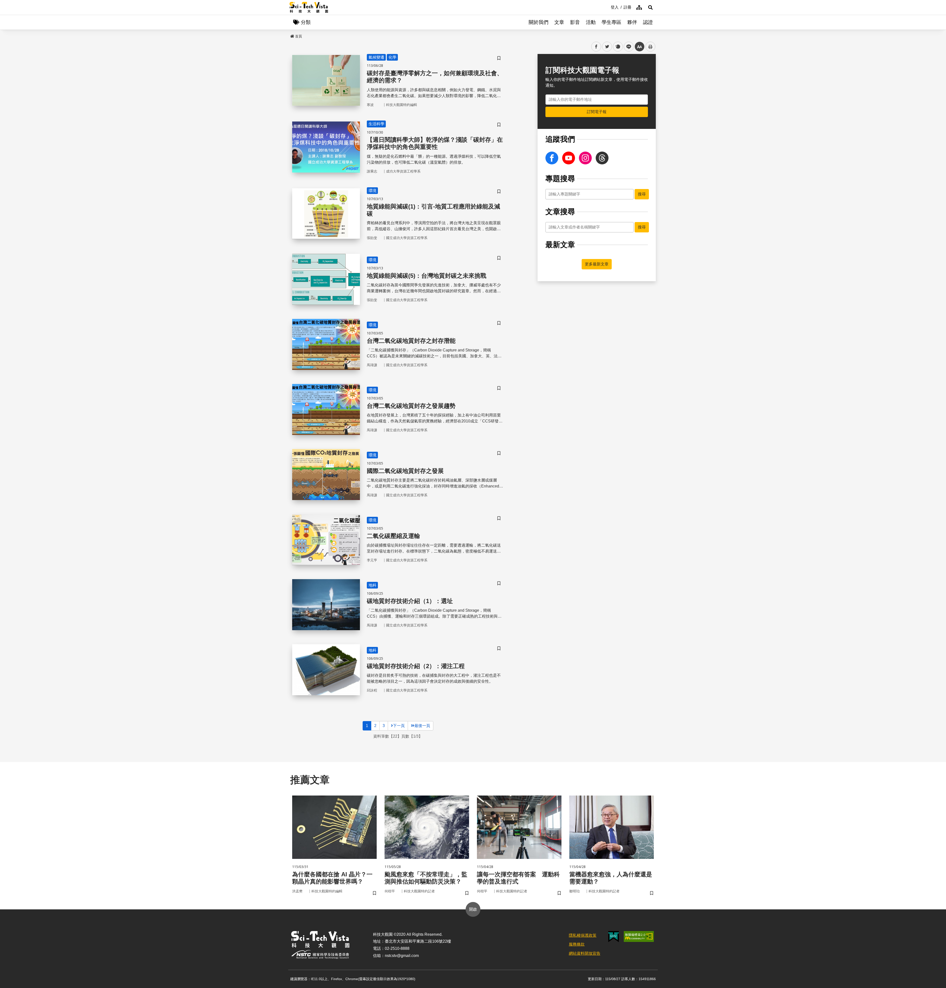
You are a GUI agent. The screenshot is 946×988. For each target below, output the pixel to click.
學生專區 (611, 22)
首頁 (298, 36)
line (627, 47)
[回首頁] (308, 7)
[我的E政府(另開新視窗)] (613, 936)
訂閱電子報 (597, 112)
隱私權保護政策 (582, 935)
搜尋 (642, 194)
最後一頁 (422, 726)
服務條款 (577, 944)
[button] (650, 7)
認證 (648, 22)
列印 (650, 47)
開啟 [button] (473, 909)
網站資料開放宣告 (584, 953)
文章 (559, 22)
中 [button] (640, 47)
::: (607, 7)
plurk (617, 47)
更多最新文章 (596, 264)
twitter (607, 47)
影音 (575, 22)
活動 (591, 22)
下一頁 (399, 726)
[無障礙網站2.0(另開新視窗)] (639, 936)
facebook (596, 47)
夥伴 (632, 22)
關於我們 (538, 22)
